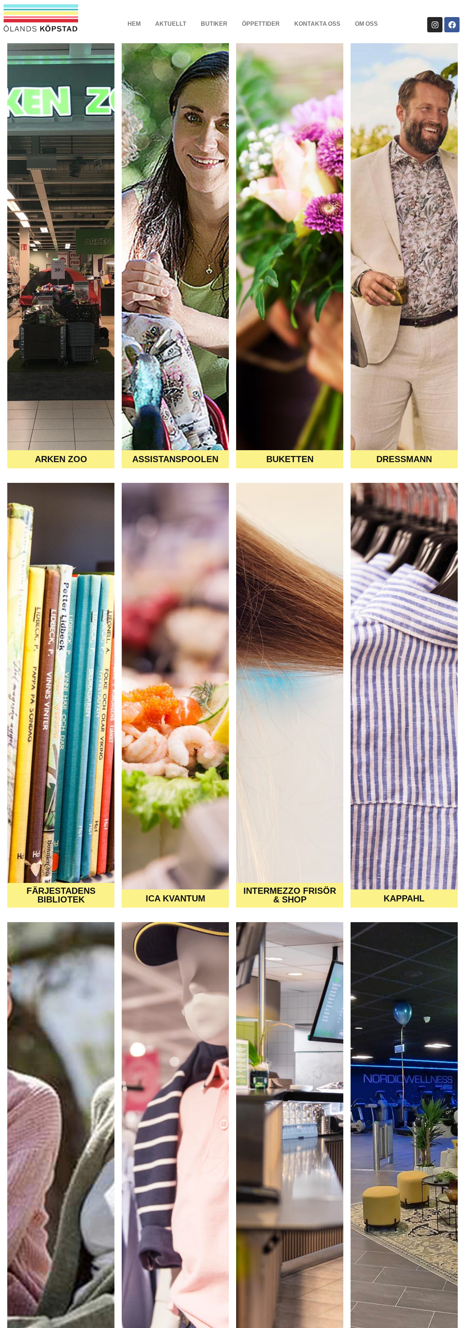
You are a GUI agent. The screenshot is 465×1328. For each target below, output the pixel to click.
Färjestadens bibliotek (61, 895)
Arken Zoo (61, 459)
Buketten (290, 459)
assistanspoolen (175, 459)
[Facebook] (452, 24)
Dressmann (404, 459)
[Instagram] (434, 24)
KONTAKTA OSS (317, 24)
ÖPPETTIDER (261, 24)
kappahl (404, 898)
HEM (134, 24)
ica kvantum (175, 898)
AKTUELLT (170, 24)
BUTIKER (214, 24)
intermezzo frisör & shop (289, 895)
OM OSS (366, 24)
